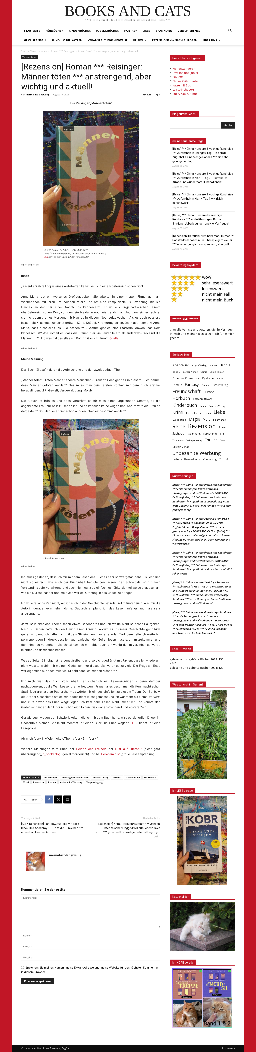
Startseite (32, 31)
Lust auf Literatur (128, 749)
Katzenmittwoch (203, 399)
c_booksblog (52, 754)
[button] (230, 31)
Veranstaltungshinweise (108, 40)
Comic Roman (217, 371)
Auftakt (213, 365)
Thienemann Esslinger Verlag (187, 440)
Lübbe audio (179, 419)
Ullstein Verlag (180, 447)
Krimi (177, 412)
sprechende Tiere (213, 433)
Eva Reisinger (50, 777)
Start (24, 51)
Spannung (164, 31)
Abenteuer (180, 365)
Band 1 (225, 365)
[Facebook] (49, 799)
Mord (26, 782)
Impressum (228, 1048)
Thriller (211, 440)
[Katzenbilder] (202, 926)
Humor (208, 392)
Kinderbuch (184, 405)
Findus (205, 385)
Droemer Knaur (182, 378)
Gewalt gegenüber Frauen (75, 777)
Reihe (178, 426)
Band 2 (176, 371)
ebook (220, 378)
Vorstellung (210, 459)
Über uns (210, 40)
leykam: (117, 777)
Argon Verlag (199, 365)
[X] (58, 799)
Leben (207, 412)
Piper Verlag (219, 419)
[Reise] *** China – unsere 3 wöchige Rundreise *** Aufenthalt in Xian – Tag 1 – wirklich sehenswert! (202, 198)
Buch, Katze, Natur (184, 94)
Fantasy (130, 31)
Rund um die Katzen (66, 40)
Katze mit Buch (182, 85)
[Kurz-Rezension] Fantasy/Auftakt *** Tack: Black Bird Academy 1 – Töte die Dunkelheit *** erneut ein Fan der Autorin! (52, 828)
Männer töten (132, 777)
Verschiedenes (189, 31)
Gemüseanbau (35, 40)
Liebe (146, 31)
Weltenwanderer (183, 68)
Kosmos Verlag (217, 405)
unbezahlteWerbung (186, 459)
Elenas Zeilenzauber (186, 81)
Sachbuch (179, 433)
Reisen (138, 40)
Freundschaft (186, 391)
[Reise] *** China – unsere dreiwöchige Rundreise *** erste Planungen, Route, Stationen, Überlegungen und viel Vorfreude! (200, 219)
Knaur (203, 405)
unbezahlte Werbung (71, 782)
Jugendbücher (107, 31)
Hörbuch (181, 398)
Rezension (38, 782)
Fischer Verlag (219, 385)
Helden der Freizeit (91, 749)
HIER (45, 257)
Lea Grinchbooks (183, 89)
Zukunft (224, 459)
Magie (194, 419)
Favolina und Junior (185, 73)
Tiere (222, 440)
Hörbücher (54, 31)
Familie (177, 385)
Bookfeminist (110, 754)
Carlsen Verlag (190, 371)
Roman (52, 782)
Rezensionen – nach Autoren (174, 40)
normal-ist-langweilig (37, 94)
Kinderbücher (80, 31)
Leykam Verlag (100, 777)
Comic (203, 371)
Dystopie (208, 378)
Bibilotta (178, 77)
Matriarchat (150, 777)
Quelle (114, 338)
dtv (197, 378)
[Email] (67, 799)
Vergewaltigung (94, 782)
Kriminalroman (194, 412)
